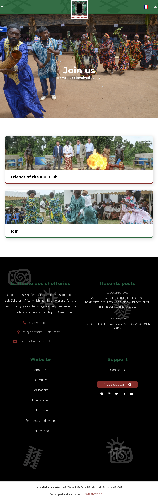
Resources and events (40, 420)
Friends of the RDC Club (34, 177)
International (40, 400)
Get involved (79, 78)
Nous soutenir (116, 384)
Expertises (41, 380)
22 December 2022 (117, 292)
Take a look (40, 410)
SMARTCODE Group (96, 494)
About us (40, 370)
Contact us (117, 370)
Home (62, 78)
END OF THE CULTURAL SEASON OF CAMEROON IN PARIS (117, 326)
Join (15, 231)
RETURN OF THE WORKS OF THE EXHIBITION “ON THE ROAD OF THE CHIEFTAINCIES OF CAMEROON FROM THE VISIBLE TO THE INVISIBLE (117, 302)
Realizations (41, 390)
